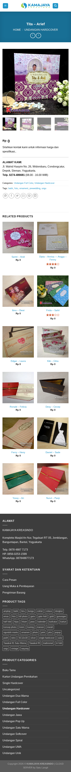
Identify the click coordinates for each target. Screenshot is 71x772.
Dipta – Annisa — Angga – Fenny (53, 258)
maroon (40, 627)
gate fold (42, 616)
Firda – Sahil (52, 310)
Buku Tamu (9, 670)
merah (50, 627)
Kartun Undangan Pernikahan (19, 676)
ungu (44, 188)
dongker (59, 611)
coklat (40, 611)
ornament (23, 188)
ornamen (25, 632)
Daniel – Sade (53, 452)
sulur (60, 638)
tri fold (59, 643)
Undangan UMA (11, 746)
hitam (24, 621)
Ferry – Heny (18, 452)
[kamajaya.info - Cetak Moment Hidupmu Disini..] (35, 6)
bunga (31, 611)
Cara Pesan (9, 579)
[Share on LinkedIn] (35, 195)
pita (50, 632)
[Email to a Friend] (23, 195)
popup (58, 632)
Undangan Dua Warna (15, 695)
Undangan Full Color (23, 183)
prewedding (35, 188)
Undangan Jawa (12, 715)
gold (52, 616)
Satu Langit (42, 767)
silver (33, 638)
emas (6, 616)
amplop (6, 611)
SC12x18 (23, 638)
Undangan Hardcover (41, 29)
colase (49, 611)
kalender (42, 621)
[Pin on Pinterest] (29, 195)
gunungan (61, 616)
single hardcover (46, 638)
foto (16, 188)
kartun (63, 621)
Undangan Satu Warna (15, 727)
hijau (16, 621)
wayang (25, 648)
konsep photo (9, 627)
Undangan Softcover (14, 734)
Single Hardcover (12, 683)
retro (13, 638)
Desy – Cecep (53, 407)
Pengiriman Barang (13, 592)
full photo (23, 616)
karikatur (53, 621)
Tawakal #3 (34, 643)
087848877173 (25, 558)
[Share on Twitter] (17, 195)
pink (43, 632)
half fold (7, 621)
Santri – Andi (18, 257)
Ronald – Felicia (18, 407)
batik (10, 188)
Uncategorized (11, 689)
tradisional (48, 643)
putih (5, 638)
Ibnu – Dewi (18, 310)
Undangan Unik (11, 753)
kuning (30, 627)
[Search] (55, 6)
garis (33, 616)
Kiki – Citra (52, 361)
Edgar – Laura (18, 361)
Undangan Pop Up (13, 721)
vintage (14, 648)
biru (23, 611)
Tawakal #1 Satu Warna (14, 643)
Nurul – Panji (53, 498)
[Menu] (5, 6)
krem (21, 627)
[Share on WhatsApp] (5, 195)
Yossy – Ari (18, 498)
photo (35, 632)
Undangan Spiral (12, 740)
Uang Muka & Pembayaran (18, 586)
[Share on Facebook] (11, 195)
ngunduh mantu (10, 632)
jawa (32, 621)
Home (17, 29)
